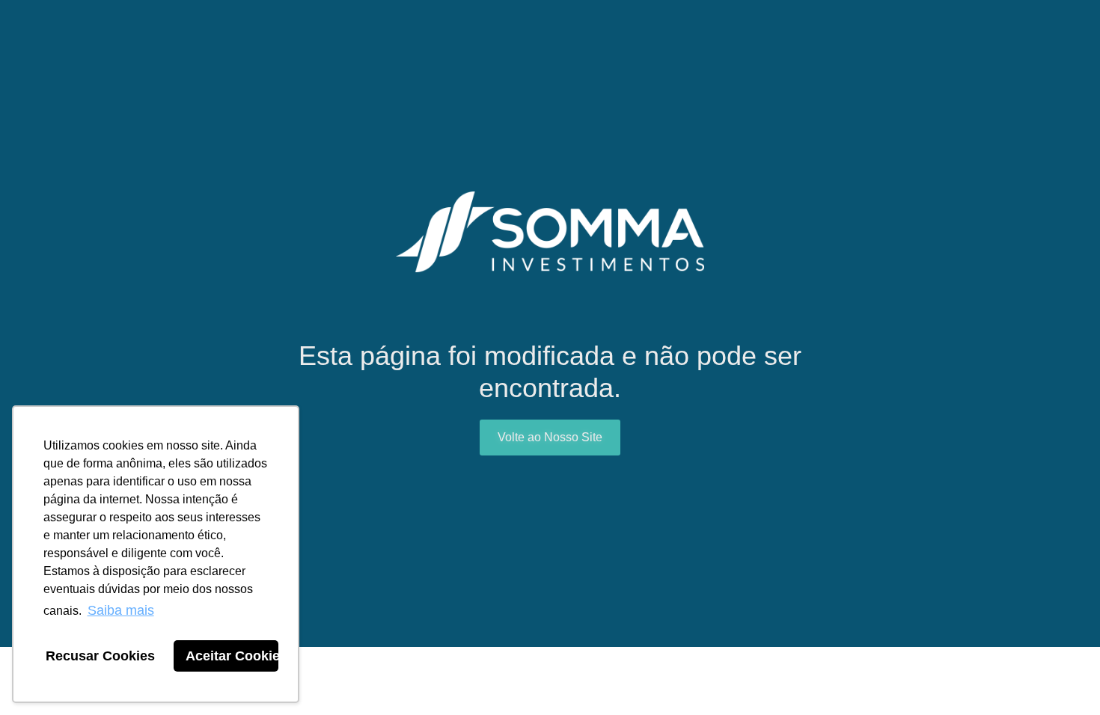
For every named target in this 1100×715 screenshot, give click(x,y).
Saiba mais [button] (121, 610)
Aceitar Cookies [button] (232, 655)
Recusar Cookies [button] (100, 655)
